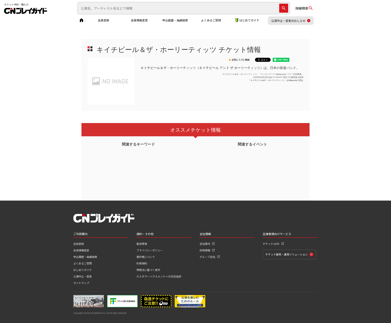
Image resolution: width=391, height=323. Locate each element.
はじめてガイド (249, 20)
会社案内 (205, 244)
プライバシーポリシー (149, 250)
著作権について (145, 257)
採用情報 (205, 250)
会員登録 (103, 20)
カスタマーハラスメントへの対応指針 (158, 276)
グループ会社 (207, 257)
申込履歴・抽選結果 (175, 20)
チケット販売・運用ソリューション (286, 254)
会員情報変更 (139, 20)
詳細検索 (301, 8)
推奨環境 (141, 244)
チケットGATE (271, 244)
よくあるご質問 (211, 20)
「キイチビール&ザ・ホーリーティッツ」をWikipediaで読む (275, 80)
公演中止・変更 (82, 276)
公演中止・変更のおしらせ (288, 21)
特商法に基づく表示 (148, 270)
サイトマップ (81, 283)
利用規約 (141, 263)
